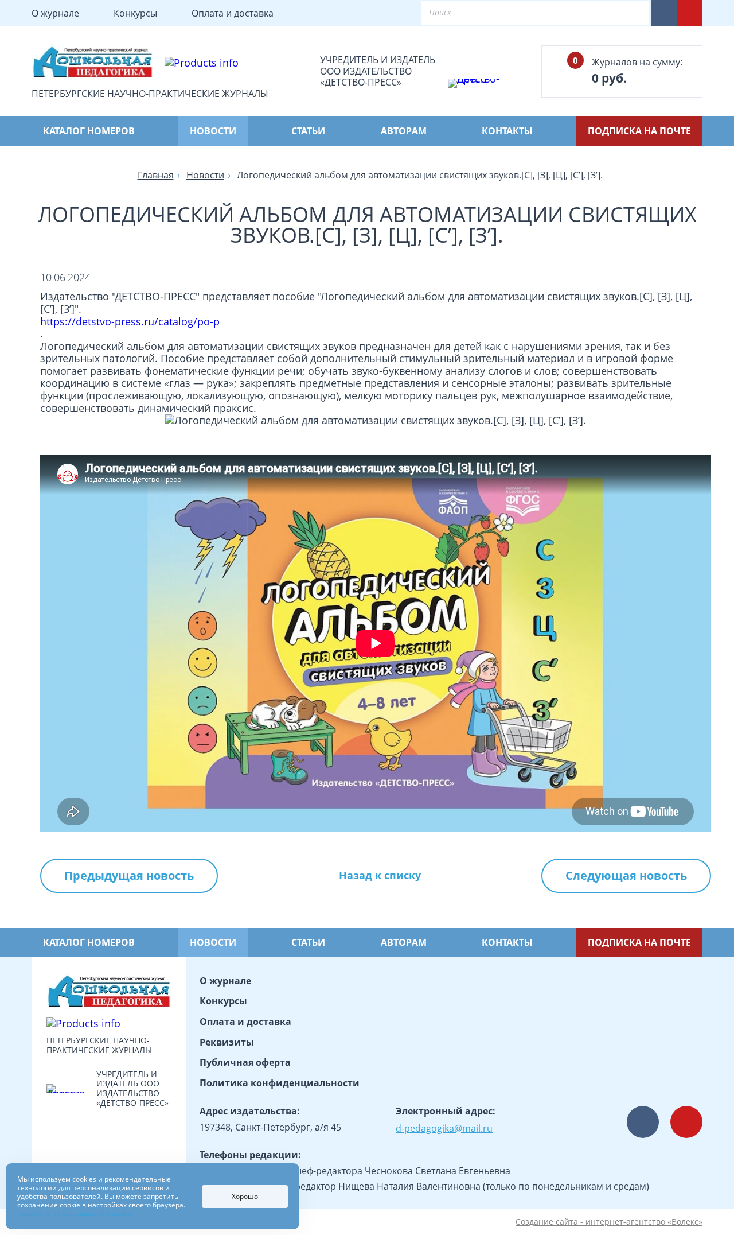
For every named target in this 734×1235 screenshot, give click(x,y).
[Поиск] (630, 13)
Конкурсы (135, 13)
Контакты (507, 131)
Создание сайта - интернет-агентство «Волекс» (609, 1222)
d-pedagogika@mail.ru (444, 1128)
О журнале (55, 13)
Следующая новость (626, 875)
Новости (213, 131)
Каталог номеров (89, 131)
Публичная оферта (245, 1062)
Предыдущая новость (129, 875)
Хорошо (245, 1196)
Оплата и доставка (233, 13)
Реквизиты (227, 1042)
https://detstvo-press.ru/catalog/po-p (130, 322)
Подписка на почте (639, 131)
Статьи (308, 131)
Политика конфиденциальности (280, 1083)
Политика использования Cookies (74, 1213)
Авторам (404, 131)
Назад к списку (380, 875)
